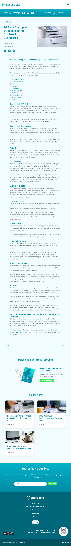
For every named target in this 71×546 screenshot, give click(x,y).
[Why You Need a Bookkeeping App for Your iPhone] (51, 409)
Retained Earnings (18, 97)
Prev (7, 345)
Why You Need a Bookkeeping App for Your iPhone (50, 418)
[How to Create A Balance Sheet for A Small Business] (19, 439)
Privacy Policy (15, 542)
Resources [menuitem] (35, 510)
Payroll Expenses (17, 95)
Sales (13, 99)
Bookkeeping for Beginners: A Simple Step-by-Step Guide (19, 418)
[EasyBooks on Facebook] (65, 542)
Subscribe (47, 13)
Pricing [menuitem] (35, 516)
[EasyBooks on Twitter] (63, 542)
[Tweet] (28, 13)
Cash (13, 84)
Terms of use (22, 542)
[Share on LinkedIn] (32, 13)
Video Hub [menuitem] (35, 513)
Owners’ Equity (17, 90)
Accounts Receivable (19, 82)
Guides (61, 13)
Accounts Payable (18, 79)
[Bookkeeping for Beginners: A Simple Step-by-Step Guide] (19, 409)
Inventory (15, 86)
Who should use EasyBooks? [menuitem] (35, 506)
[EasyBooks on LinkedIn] (68, 542)
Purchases (15, 93)
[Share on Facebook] (23, 13)
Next (64, 345)
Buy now (35, 522)
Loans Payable (17, 88)
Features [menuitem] (35, 503)
